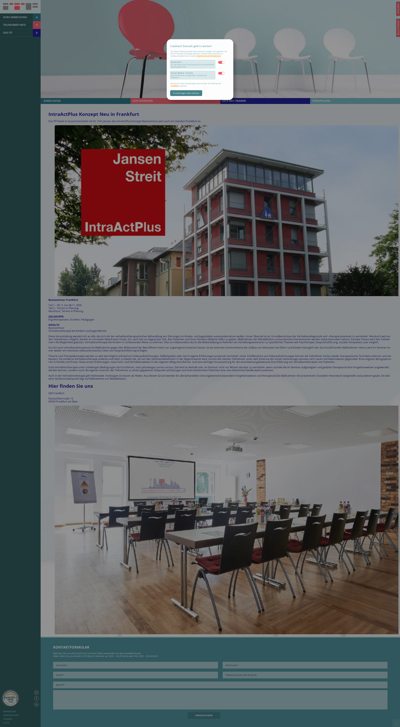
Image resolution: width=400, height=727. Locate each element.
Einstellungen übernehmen (186, 93)
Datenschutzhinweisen (209, 55)
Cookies (175, 85)
